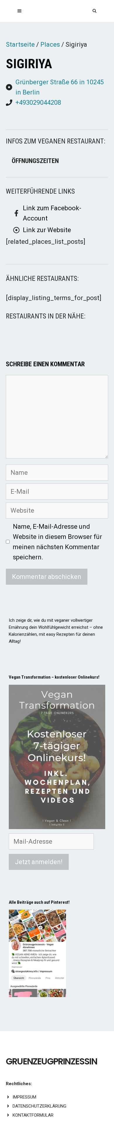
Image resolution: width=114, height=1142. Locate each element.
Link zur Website (47, 230)
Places (50, 44)
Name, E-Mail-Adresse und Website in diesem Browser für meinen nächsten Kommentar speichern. (57, 542)
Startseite (20, 44)
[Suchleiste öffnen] (94, 11)
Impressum (24, 1097)
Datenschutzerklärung (39, 1106)
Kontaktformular (33, 1115)
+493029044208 (38, 102)
